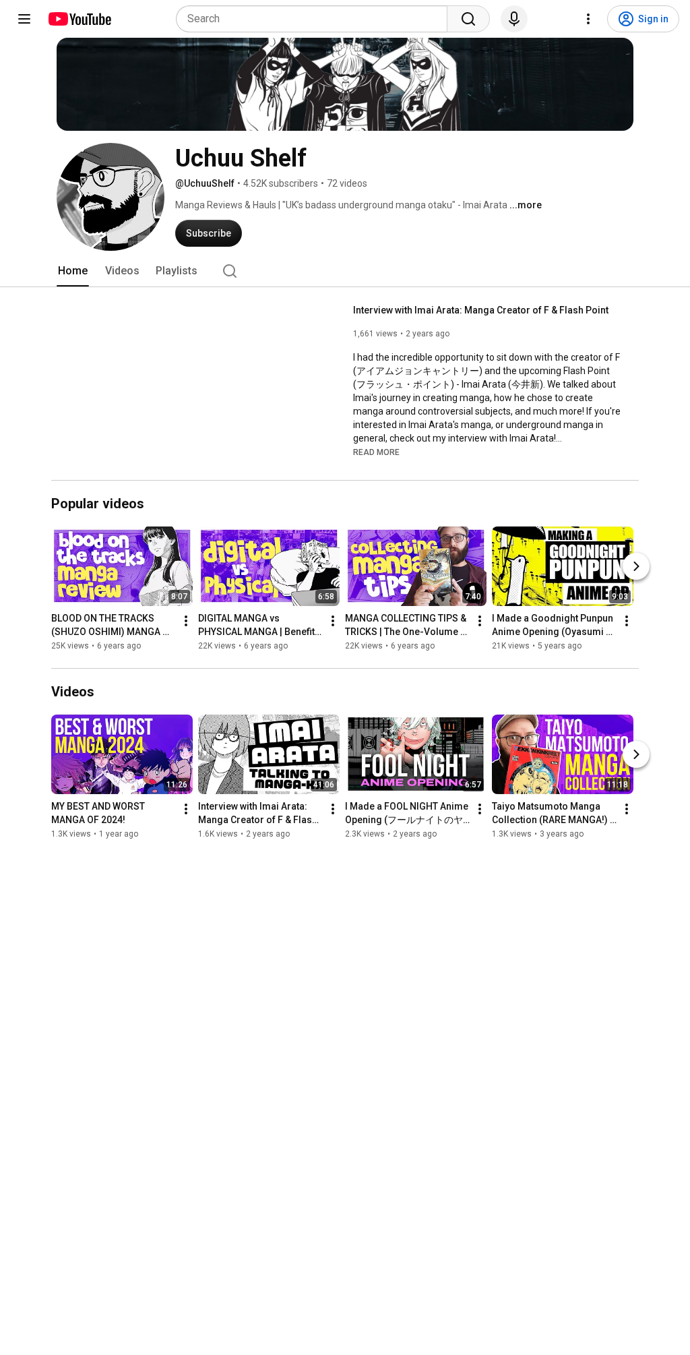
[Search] (468, 18)
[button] (376, 451)
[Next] (636, 566)
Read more (376, 452)
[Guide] (24, 19)
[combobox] (315, 19)
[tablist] (345, 271)
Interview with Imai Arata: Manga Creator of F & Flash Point (480, 310)
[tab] (73, 271)
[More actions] (185, 620)
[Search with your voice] (514, 18)
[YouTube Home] (79, 19)
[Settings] (588, 19)
